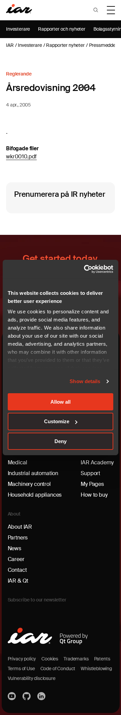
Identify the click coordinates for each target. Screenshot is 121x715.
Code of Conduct (58, 668)
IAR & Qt (18, 580)
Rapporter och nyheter (61, 29)
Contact (17, 569)
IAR (10, 45)
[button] (96, 10)
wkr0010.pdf (21, 156)
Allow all (60, 401)
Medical (17, 462)
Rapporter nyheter (65, 45)
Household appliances (35, 494)
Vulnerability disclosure (31, 678)
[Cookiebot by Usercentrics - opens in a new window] (85, 269)
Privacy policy (22, 659)
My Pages (92, 484)
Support (90, 473)
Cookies (49, 659)
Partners (18, 537)
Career (16, 559)
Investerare (18, 29)
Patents (102, 659)
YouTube (12, 696)
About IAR (20, 526)
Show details (85, 381)
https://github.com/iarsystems (27, 696)
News (14, 548)
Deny (60, 441)
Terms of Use (21, 668)
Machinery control (29, 484)
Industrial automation (33, 473)
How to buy (94, 494)
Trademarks (76, 659)
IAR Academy (97, 462)
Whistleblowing (96, 668)
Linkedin (42, 696)
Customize (56, 421)
